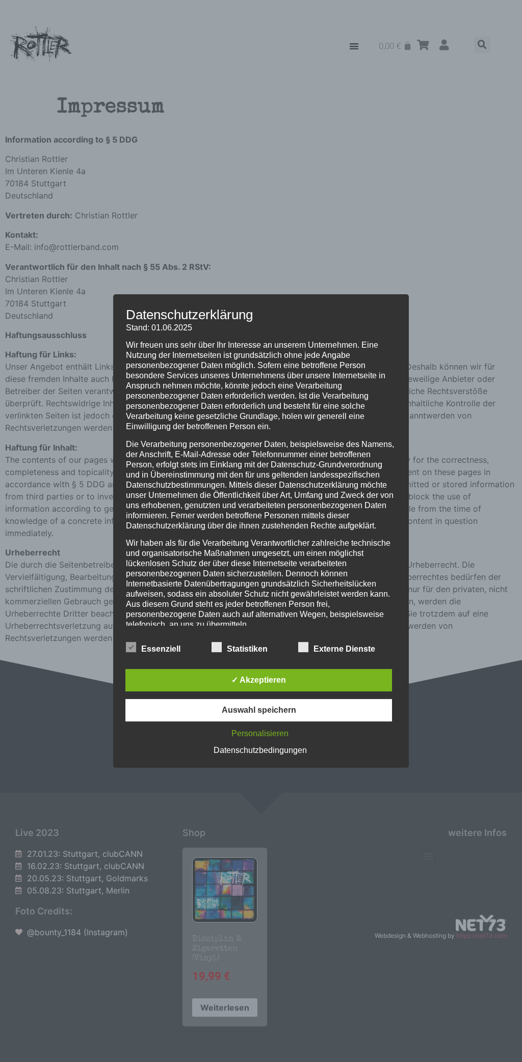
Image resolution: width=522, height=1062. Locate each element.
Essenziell (160, 649)
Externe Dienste (344, 649)
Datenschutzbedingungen (260, 750)
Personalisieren (260, 733)
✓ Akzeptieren (258, 680)
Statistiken (247, 649)
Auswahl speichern (259, 710)
